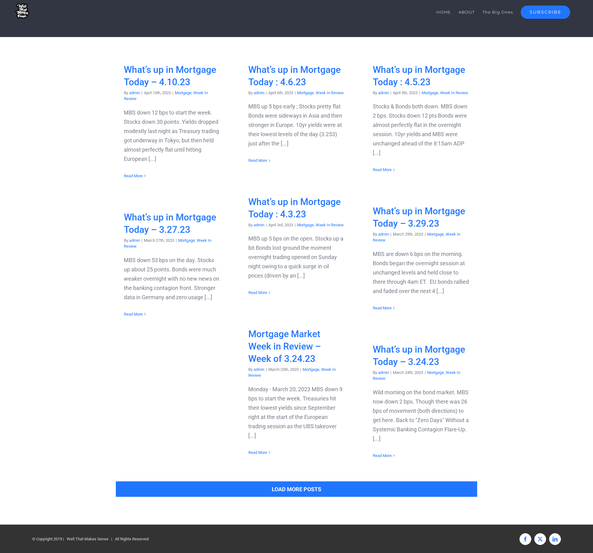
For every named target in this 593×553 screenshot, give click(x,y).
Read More (133, 176)
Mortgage (183, 92)
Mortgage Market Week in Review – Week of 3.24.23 (284, 346)
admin (134, 92)
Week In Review (330, 92)
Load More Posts (296, 489)
